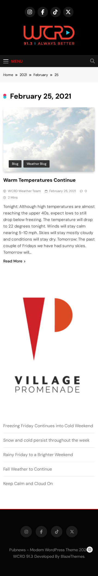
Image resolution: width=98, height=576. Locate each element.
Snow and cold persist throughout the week (46, 440)
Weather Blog (36, 164)
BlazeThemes (72, 556)
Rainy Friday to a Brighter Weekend (38, 454)
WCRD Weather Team (24, 191)
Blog (15, 164)
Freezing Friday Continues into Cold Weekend (48, 426)
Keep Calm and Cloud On (28, 483)
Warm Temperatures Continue (39, 180)
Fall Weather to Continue (27, 469)
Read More (12, 261)
